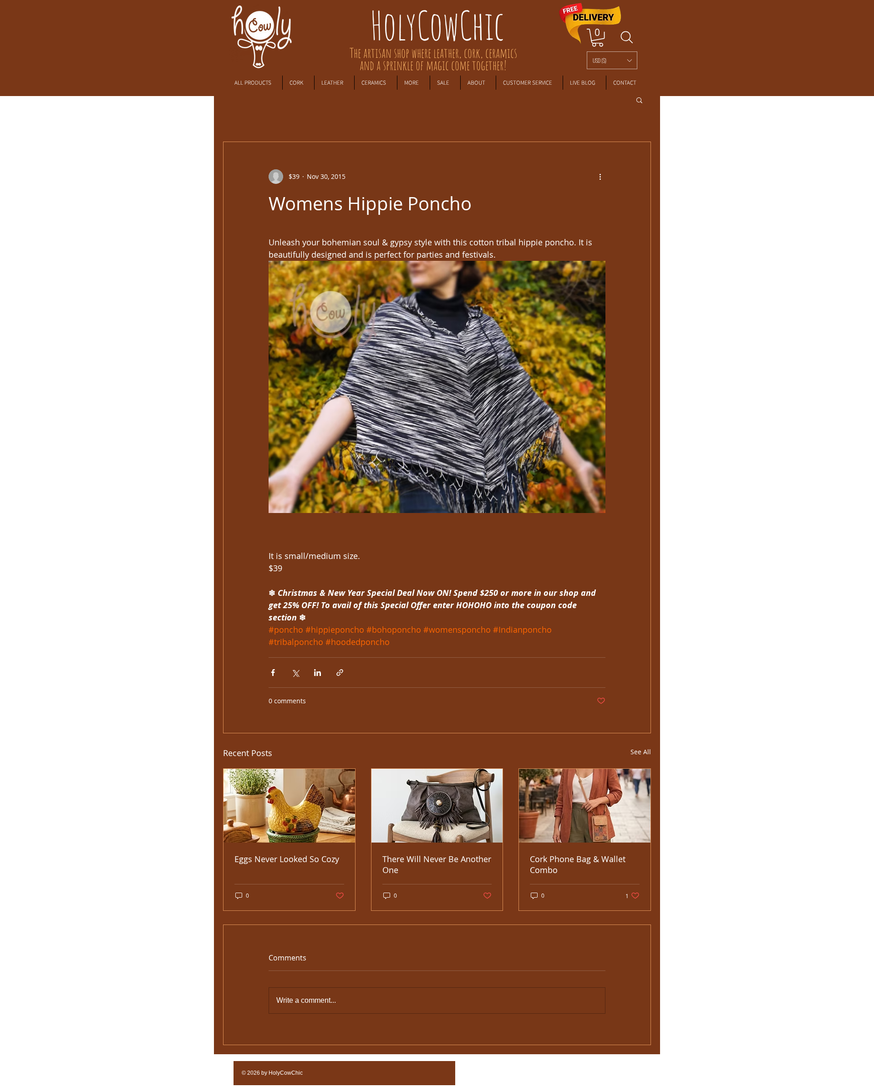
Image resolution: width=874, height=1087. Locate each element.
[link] (597, 37)
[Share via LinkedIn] (317, 672)
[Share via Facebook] (273, 672)
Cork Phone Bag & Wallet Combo (577, 864)
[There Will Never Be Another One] (437, 806)
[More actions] (600, 176)
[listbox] (612, 60)
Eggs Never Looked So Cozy (286, 858)
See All (640, 751)
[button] (612, 60)
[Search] (626, 37)
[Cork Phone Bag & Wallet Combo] (584, 806)
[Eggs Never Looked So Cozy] (289, 806)
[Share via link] (339, 672)
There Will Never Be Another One (436, 864)
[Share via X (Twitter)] (295, 672)
